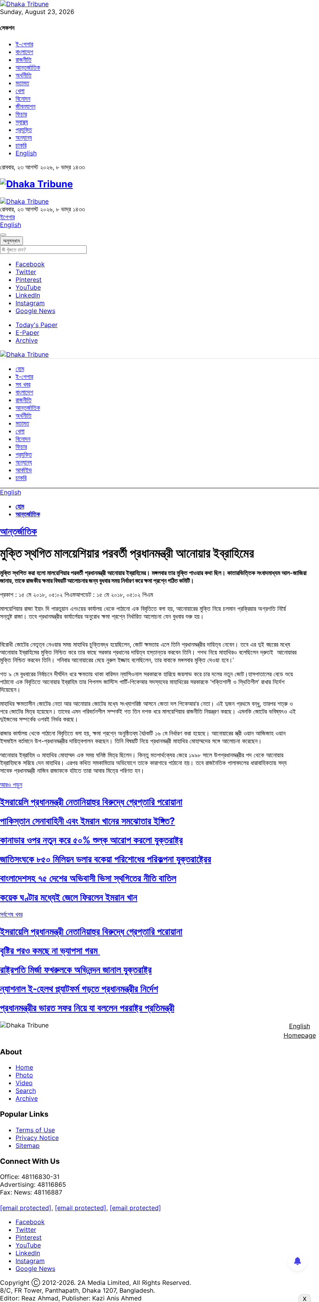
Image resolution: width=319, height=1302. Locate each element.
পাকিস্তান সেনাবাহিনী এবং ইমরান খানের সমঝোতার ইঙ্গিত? (87, 821)
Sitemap (28, 1145)
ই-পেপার (24, 44)
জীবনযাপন (25, 106)
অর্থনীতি (24, 75)
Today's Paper (37, 325)
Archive (27, 340)
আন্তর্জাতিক (28, 67)
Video (24, 1083)
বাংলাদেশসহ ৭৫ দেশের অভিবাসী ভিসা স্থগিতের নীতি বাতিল (88, 878)
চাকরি (21, 145)
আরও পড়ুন (11, 784)
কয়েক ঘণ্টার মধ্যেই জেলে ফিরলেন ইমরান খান (68, 897)
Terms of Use (35, 1130)
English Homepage (300, 1030)
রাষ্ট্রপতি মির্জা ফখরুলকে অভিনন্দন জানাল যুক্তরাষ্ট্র (76, 969)
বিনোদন (23, 98)
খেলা (20, 91)
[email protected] (25, 1208)
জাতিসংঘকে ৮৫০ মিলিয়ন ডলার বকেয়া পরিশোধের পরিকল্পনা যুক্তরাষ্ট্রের (105, 859)
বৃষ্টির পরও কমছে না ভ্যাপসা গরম (50, 950)
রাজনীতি (24, 59)
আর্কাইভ (24, 470)
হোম (20, 369)
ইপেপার (7, 217)
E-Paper (27, 332)
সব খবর (23, 384)
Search (26, 1090)
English (26, 153)
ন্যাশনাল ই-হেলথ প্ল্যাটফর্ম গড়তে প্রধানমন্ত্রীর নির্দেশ (79, 988)
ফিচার (21, 114)
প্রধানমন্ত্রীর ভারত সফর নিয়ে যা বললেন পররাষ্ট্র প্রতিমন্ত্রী (87, 1007)
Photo (24, 1075)
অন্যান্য (24, 137)
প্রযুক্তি (24, 130)
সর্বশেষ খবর (11, 914)
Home (24, 1067)
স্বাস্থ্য (22, 122)
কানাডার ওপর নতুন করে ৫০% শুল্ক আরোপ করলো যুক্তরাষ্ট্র (91, 840)
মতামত (22, 83)
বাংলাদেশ (24, 52)
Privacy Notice (37, 1138)
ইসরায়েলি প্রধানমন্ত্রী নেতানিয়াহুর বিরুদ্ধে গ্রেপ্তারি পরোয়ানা (91, 802)
